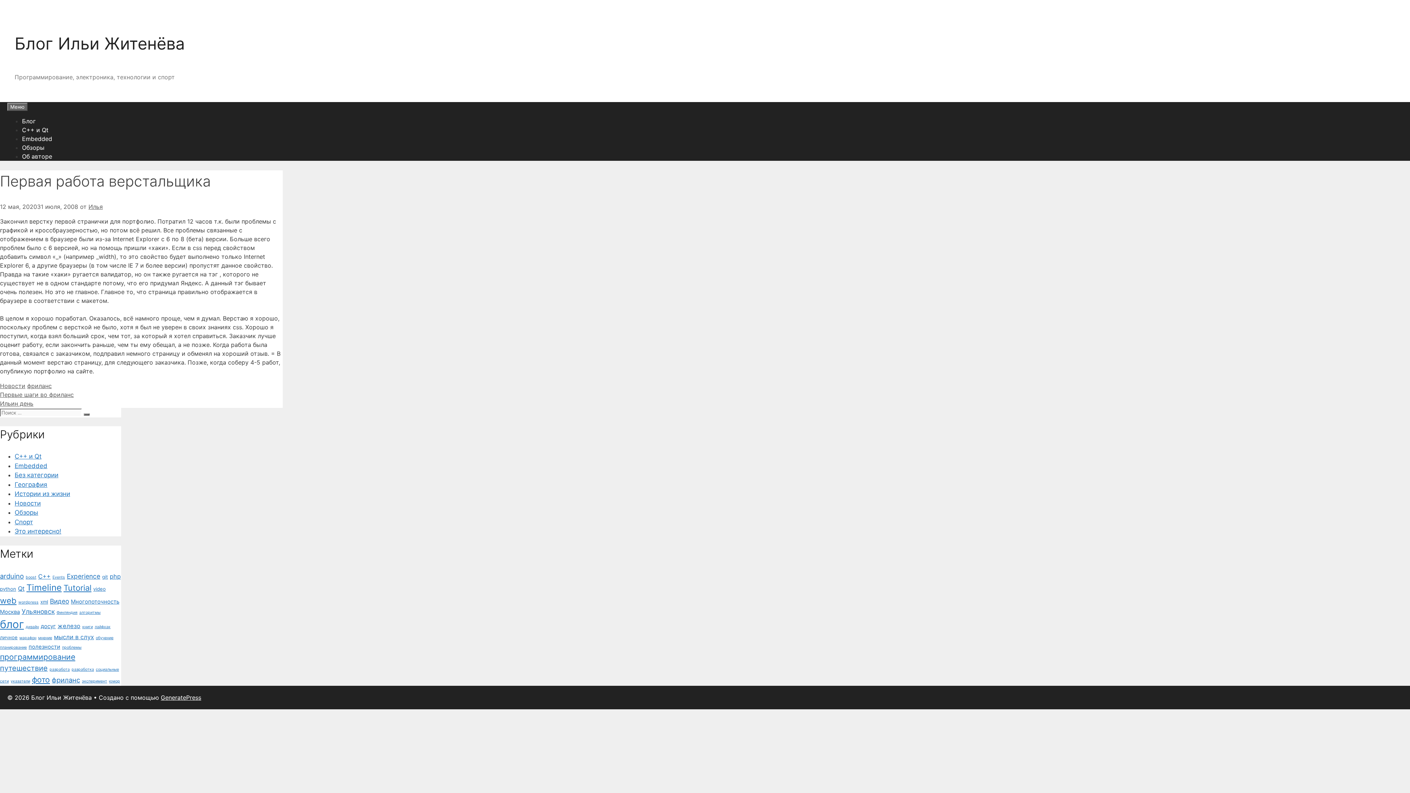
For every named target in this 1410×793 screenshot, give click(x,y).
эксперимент (94, 681)
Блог (29, 121)
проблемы (72, 647)
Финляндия (67, 612)
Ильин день (16, 403)
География (31, 484)
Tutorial (77, 588)
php (115, 576)
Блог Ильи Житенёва (100, 43)
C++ (44, 576)
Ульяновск (38, 611)
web (8, 600)
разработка (83, 669)
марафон (27, 638)
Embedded (37, 138)
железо (69, 626)
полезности (44, 647)
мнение (45, 638)
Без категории (36, 475)
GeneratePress (181, 697)
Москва (10, 612)
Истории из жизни (42, 493)
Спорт (24, 522)
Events (59, 577)
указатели (20, 681)
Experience (83, 576)
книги (87, 626)
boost (31, 577)
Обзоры (33, 147)
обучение (104, 638)
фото (41, 679)
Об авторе (37, 156)
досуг (48, 626)
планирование (13, 647)
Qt (21, 588)
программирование (37, 657)
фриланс (39, 386)
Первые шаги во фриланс (37, 394)
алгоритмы (90, 612)
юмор (114, 681)
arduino (12, 576)
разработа (60, 669)
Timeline (44, 587)
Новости (12, 386)
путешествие (24, 668)
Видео (59, 601)
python (8, 589)
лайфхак (103, 626)
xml (44, 602)
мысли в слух (74, 637)
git (105, 577)
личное (9, 637)
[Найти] (87, 414)
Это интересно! (38, 531)
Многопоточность (95, 601)
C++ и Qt (35, 130)
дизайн (32, 626)
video (99, 589)
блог (12, 624)
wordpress (28, 602)
